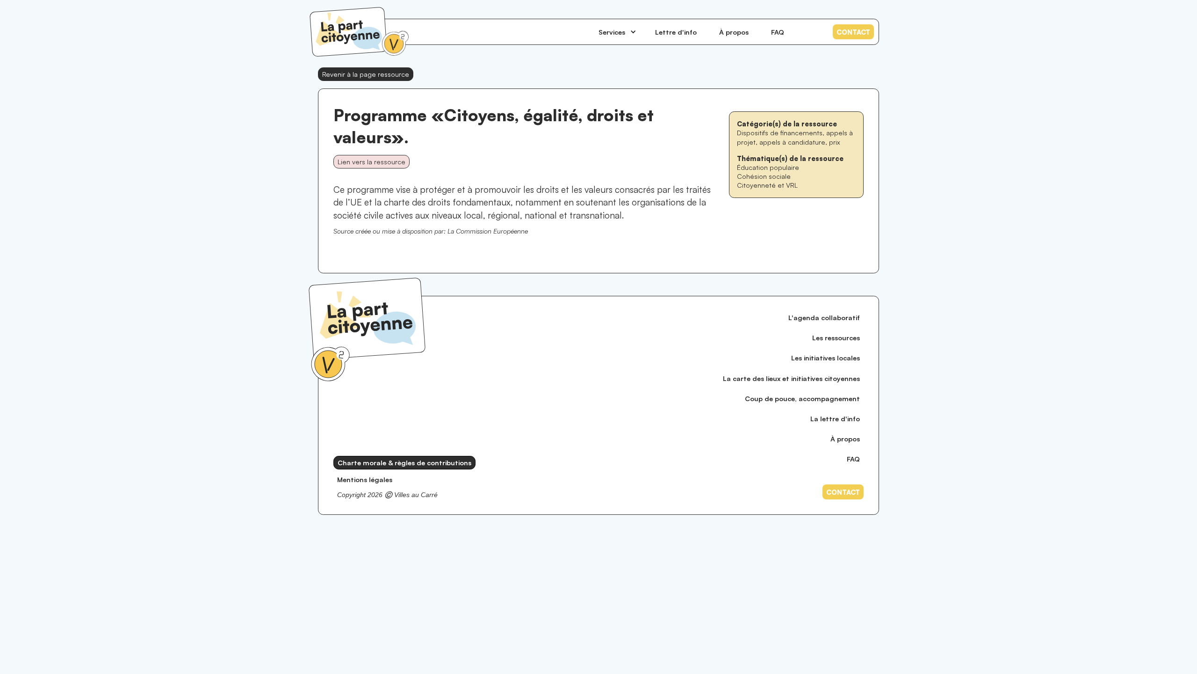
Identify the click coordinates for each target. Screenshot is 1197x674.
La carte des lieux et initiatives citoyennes (791, 378)
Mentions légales (364, 479)
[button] (617, 32)
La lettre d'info (835, 418)
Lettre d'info (676, 32)
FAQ (777, 32)
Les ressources (836, 337)
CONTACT (853, 32)
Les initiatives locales (825, 357)
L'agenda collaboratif (824, 317)
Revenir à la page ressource (365, 74)
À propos (734, 32)
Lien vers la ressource (371, 161)
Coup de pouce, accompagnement (802, 398)
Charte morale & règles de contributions (404, 462)
